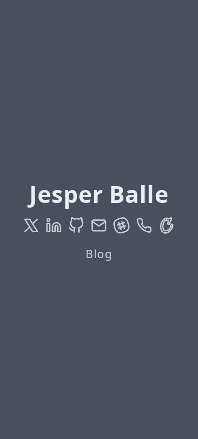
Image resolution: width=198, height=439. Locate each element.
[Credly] (167, 225)
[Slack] (121, 225)
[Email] (99, 225)
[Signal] (144, 225)
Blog (99, 253)
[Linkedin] (54, 225)
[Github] (76, 225)
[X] (31, 225)
